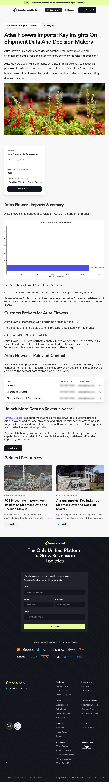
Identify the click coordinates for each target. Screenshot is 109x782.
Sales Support (62, 717)
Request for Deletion (95, 777)
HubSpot (85, 686)
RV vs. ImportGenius (65, 755)
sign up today (38, 427)
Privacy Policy (60, 777)
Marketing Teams (63, 713)
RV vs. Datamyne (63, 750)
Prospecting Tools (64, 695)
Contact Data (62, 690)
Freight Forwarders (89, 705)
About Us (60, 727)
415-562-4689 (87, 727)
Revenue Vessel (13, 417)
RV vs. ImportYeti (63, 759)
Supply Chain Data (64, 686)
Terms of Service (76, 777)
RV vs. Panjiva (62, 746)
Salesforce (86, 690)
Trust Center (61, 732)
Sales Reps (61, 709)
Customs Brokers (88, 709)
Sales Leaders (62, 705)
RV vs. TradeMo (63, 763)
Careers (59, 736)
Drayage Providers (89, 713)
